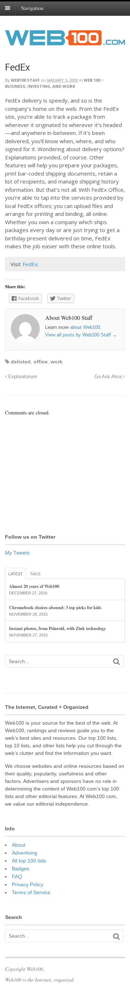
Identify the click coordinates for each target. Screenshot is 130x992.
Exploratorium (22, 376)
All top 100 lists (29, 861)
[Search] (116, 661)
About (18, 845)
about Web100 (85, 327)
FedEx (17, 68)
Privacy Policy (27, 884)
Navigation (32, 8)
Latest (15, 574)
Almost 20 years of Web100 (34, 586)
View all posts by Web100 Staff (81, 335)
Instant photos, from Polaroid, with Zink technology (57, 628)
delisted (21, 361)
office (41, 361)
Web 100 (92, 80)
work (56, 361)
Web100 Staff (25, 80)
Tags (35, 574)
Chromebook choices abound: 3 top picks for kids (55, 607)
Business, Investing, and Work (40, 86)
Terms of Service (31, 892)
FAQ (17, 876)
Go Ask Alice (109, 376)
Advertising (24, 853)
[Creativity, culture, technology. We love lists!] (65, 41)
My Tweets (17, 553)
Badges (20, 868)
